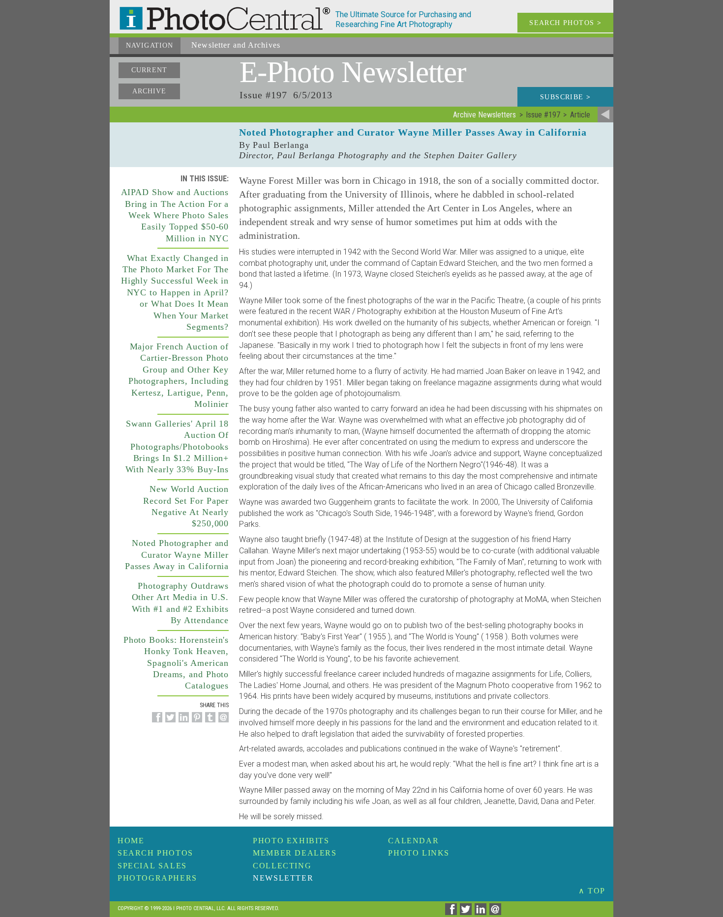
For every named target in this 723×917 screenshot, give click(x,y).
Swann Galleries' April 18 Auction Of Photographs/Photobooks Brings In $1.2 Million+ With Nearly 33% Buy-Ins (177, 447)
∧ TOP (591, 891)
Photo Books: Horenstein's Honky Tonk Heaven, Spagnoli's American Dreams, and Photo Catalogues (176, 663)
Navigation (149, 45)
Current (149, 70)
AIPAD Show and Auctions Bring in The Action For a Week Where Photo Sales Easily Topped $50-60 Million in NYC (175, 215)
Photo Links (419, 853)
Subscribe (565, 97)
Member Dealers (294, 853)
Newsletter (283, 878)
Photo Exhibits (291, 840)
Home (131, 840)
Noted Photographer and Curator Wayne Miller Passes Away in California (177, 554)
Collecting (282, 865)
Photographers (157, 878)
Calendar (413, 840)
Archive (149, 91)
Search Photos (155, 853)
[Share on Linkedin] (182, 722)
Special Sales (152, 865)
